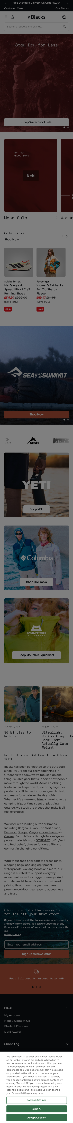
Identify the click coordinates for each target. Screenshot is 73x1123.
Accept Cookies (36, 1117)
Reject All (36, 1108)
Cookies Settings (36, 1100)
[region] (36, 1087)
